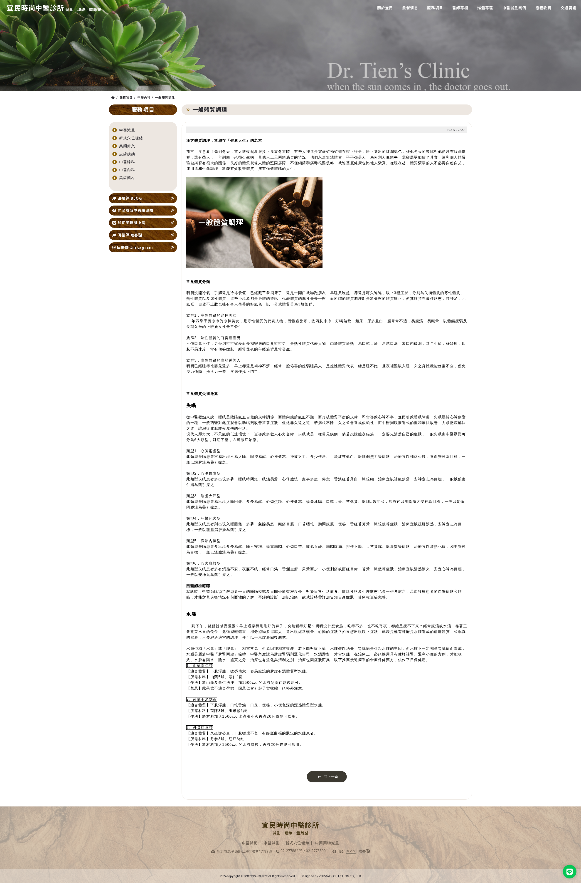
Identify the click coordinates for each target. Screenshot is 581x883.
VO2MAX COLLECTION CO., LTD (340, 876)
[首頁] (113, 97)
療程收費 (543, 7)
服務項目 (435, 7)
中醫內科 (143, 97)
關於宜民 (385, 7)
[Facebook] (334, 851)
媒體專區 (485, 7)
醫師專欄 (460, 7)
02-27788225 (291, 850)
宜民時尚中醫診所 (35, 7)
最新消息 (410, 7)
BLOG (351, 851)
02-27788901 (317, 850)
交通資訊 (568, 7)
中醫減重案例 (514, 7)
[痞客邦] (364, 851)
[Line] (341, 851)
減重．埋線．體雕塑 (83, 9)
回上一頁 (331, 776)
